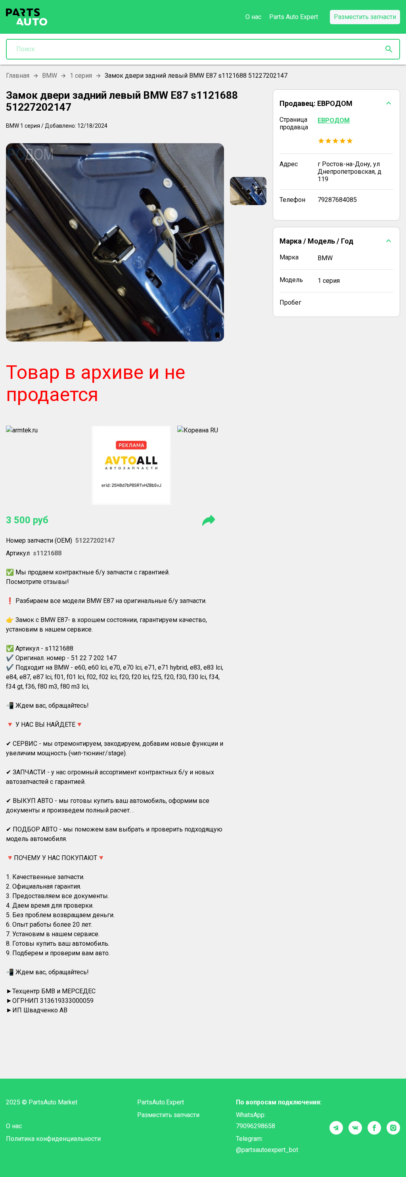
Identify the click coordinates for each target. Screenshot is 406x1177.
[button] (336, 103)
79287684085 (337, 200)
